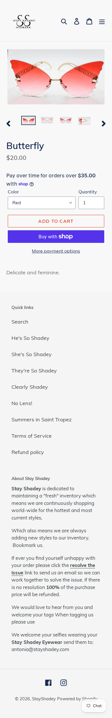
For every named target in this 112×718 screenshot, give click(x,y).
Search (19, 321)
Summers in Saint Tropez (41, 419)
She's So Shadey (31, 354)
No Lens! (21, 403)
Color (13, 192)
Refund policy (27, 452)
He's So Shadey (30, 338)
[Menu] (102, 20)
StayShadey (44, 698)
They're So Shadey (34, 370)
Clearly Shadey (29, 387)
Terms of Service (31, 436)
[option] (28, 122)
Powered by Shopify (77, 698)
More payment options (56, 251)
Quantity (87, 192)
